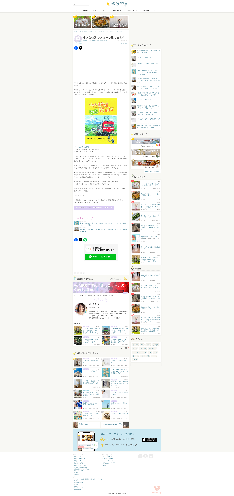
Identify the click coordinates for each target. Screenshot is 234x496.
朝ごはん (135, 345)
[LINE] (85, 241)
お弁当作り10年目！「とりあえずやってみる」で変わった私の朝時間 (148, 126)
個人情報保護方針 (78, 482)
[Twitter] (80, 49)
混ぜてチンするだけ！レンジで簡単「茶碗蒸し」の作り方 (147, 52)
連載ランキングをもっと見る (152, 171)
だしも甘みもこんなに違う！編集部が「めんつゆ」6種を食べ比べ (148, 113)
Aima (104, 465)
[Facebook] (76, 49)
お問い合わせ (77, 474)
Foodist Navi (106, 463)
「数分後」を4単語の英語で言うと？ (147, 63)
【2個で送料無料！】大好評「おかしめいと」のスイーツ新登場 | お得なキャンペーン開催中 (148, 72)
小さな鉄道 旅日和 (82, 147)
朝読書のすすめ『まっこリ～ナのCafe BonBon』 (95, 40)
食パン (135, 348)
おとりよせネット (107, 456)
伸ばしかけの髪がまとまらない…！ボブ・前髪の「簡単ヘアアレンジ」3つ (148, 87)
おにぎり (155, 345)
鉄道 (78, 273)
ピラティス (152, 348)
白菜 (150, 352)
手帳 (148, 356)
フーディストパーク (108, 460)
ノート (154, 356)
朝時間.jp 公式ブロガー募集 (81, 465)
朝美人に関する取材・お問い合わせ (83, 469)
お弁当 (148, 345)
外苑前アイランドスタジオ (109, 462)
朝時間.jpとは (77, 456)
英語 (142, 345)
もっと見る (124, 348)
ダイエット (143, 348)
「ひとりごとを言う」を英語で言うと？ (148, 119)
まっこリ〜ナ (124, 43)
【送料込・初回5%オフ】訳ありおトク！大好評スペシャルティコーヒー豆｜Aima (148, 80)
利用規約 (76, 472)
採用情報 (76, 484)
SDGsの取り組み (78, 489)
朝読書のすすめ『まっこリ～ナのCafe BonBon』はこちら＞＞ (94, 207)
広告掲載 (76, 486)
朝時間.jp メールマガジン (80, 458)
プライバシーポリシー (79, 470)
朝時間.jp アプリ (78, 460)
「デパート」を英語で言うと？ (146, 99)
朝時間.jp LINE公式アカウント (81, 462)
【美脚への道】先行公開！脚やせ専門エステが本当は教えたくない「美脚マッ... (147, 94)
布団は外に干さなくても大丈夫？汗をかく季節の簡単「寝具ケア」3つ (148, 107)
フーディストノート (108, 458)
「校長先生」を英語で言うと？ (146, 57)
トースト (135, 356)
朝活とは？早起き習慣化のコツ (81, 467)
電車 (81, 273)
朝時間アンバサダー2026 (80, 463)
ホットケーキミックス (139, 352)
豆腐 (155, 352)
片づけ (135, 359)
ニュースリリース (78, 487)
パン (142, 356)
